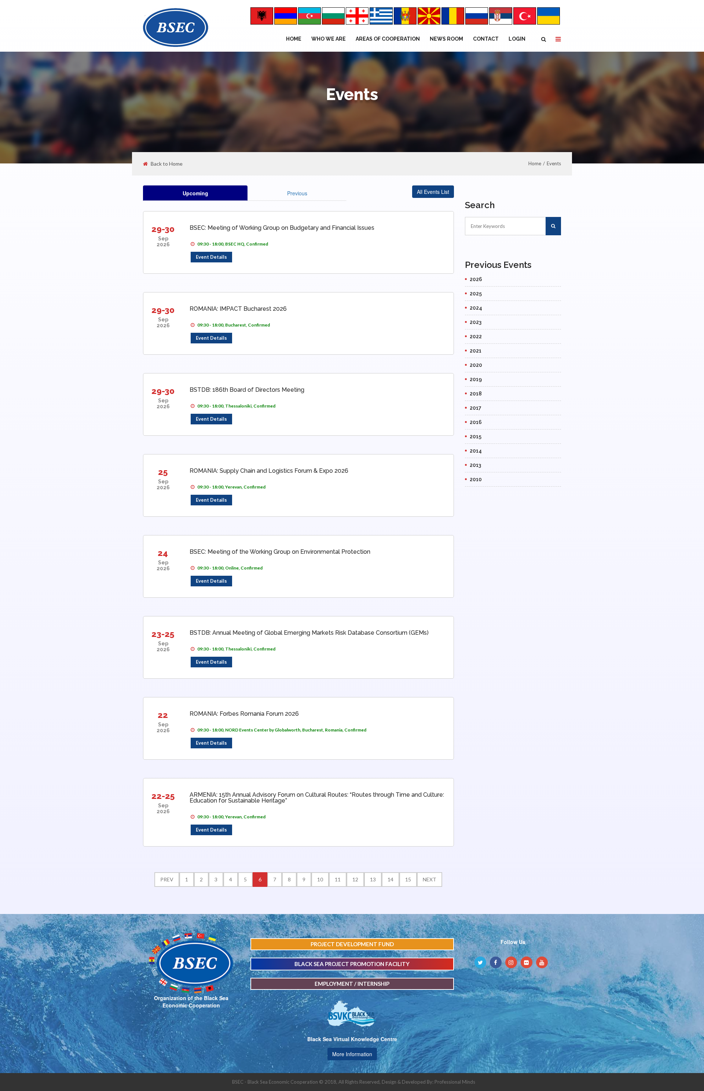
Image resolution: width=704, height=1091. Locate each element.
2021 (475, 350)
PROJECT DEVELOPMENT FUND (352, 944)
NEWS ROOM (446, 39)
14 (390, 879)
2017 (475, 407)
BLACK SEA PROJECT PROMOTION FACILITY (352, 964)
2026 (476, 279)
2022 (476, 336)
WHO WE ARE (328, 39)
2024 (476, 307)
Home (293, 39)
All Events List (433, 191)
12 (355, 879)
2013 (475, 465)
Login (517, 39)
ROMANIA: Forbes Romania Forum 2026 (244, 713)
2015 (475, 436)
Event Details (211, 257)
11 (338, 879)
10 (320, 879)
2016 (476, 422)
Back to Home (167, 163)
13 (373, 879)
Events (554, 163)
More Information (352, 1054)
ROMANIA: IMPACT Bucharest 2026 (238, 308)
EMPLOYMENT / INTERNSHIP (352, 983)
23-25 (162, 634)
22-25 (163, 796)
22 (163, 715)
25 (163, 472)
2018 (476, 393)
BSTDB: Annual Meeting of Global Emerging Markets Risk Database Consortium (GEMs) (309, 632)
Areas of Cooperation (388, 39)
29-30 (163, 229)
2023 (475, 322)
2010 (476, 479)
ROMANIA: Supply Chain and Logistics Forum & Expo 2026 (269, 470)
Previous (297, 193)
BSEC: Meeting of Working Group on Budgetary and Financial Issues (282, 227)
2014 (476, 450)
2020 (476, 365)
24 (163, 553)
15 (408, 879)
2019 (476, 379)
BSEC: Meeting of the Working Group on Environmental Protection (280, 551)
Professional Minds (454, 1082)
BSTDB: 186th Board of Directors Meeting (247, 389)
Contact (486, 39)
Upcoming (195, 193)
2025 (476, 293)
